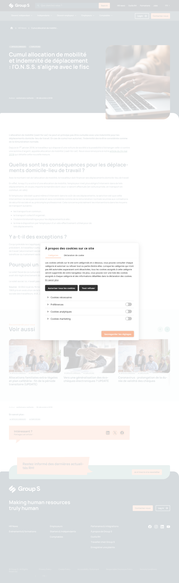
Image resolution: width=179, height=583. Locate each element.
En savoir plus (52, 280)
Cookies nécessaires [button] (61, 297)
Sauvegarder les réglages (117, 334)
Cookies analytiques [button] (61, 311)
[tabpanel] (89, 291)
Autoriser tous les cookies (61, 288)
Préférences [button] (57, 304)
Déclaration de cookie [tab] (74, 255)
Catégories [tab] (53, 255)
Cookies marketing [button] (61, 318)
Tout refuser (88, 288)
